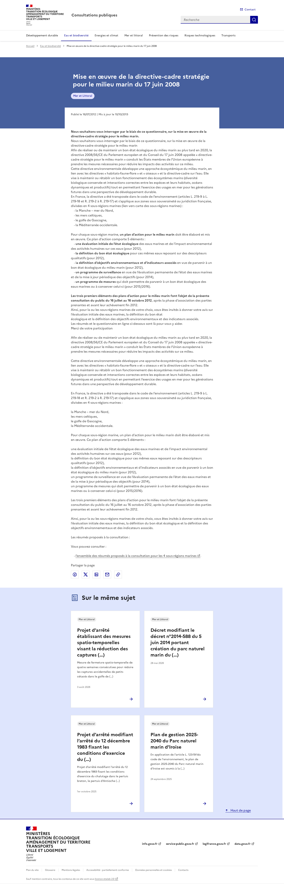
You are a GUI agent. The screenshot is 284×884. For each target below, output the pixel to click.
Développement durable (42, 35)
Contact (250, 10)
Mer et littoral (133, 35)
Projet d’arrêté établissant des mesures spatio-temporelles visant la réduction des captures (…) (104, 642)
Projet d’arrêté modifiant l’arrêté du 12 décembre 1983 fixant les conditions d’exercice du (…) (105, 747)
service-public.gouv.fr (180, 844)
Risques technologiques (200, 35)
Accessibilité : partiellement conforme (107, 870)
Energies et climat (106, 35)
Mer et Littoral (82, 96)
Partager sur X (85, 574)
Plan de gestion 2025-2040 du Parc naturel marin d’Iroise (174, 741)
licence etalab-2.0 (104, 879)
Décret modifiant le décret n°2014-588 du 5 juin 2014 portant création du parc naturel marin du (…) (178, 642)
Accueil (30, 46)
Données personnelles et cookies (153, 870)
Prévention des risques (163, 35)
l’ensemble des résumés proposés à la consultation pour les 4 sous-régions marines (136, 555)
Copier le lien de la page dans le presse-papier (118, 574)
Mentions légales (71, 870)
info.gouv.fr (149, 844)
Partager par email (107, 574)
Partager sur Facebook (75, 574)
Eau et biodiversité (76, 35)
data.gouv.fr (243, 844)
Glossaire (50, 870)
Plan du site (32, 870)
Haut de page (240, 810)
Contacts (183, 870)
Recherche (254, 20)
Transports (228, 35)
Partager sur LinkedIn (96, 574)
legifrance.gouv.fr (214, 844)
